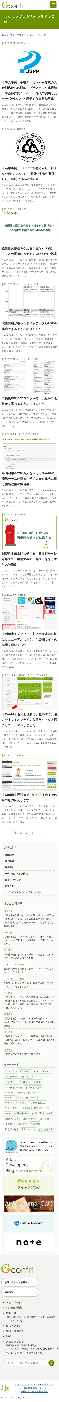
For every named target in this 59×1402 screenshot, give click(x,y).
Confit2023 (11, 1071)
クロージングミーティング (30, 1092)
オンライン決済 (33, 1087)
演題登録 (35, 1123)
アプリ (38, 1076)
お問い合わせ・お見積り (17, 1282)
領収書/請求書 (45, 1129)
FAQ (8, 1336)
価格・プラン (14, 1325)
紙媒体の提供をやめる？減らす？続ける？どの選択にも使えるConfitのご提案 (29, 956)
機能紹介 (21, 755)
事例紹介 (21, 43)
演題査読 (22, 1123)
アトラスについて (24, 1384)
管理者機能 (11, 1129)
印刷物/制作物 (21, 1113)
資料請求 (9, 1292)
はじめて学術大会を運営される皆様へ (23, 1054)
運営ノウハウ (28, 1129)
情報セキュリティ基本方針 (34, 1391)
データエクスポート (27, 1098)
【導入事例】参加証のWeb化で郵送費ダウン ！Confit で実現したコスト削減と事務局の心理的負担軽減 (29, 1022)
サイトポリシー (45, 1384)
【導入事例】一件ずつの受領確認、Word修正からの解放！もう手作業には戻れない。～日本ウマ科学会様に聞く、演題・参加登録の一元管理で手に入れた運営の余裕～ (29, 1002)
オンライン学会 (13, 1087)
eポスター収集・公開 (14, 1076)
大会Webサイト (29, 1118)
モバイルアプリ (12, 1108)
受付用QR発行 (11, 1118)
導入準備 (22, 209)
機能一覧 (11, 1313)
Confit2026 (25, 1071)
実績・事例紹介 (15, 1330)
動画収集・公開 (41, 1108)
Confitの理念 (14, 1307)
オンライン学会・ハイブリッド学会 (23, 892)
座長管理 (44, 1118)
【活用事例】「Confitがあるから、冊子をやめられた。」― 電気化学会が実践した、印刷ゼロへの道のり (29, 940)
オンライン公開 (32, 1081)
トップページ (14, 1302)
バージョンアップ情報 (27, 284)
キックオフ (10, 1092)
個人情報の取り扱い (34, 1388)
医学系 (8, 1113)
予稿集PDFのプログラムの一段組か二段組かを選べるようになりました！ (29, 984)
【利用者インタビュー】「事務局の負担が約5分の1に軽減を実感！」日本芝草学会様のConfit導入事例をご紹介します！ (29, 1040)
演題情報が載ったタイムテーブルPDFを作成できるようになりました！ (29, 970)
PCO (29, 1076)
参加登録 (37, 1113)
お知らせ (22, 514)
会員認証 (26, 1108)
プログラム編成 (36, 1102)
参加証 (49, 1113)
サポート (9, 1097)
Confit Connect (42, 1071)
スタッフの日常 (13, 879)
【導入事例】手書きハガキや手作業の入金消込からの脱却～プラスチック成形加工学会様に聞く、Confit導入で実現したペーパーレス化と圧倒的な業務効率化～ (29, 920)
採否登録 (9, 1124)
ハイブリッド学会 (14, 1102)
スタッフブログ (18, 35)
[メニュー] (53, 4)
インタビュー (12, 1082)
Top (4, 35)
